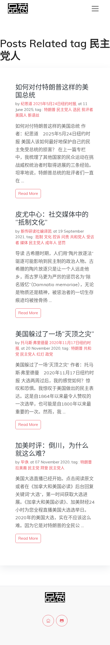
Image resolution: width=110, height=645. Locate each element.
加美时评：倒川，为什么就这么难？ (52, 449)
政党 (49, 354)
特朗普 (50, 109)
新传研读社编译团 (36, 231)
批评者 (87, 109)
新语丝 (33, 115)
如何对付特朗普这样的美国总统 (52, 91)
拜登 (44, 467)
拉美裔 (21, 467)
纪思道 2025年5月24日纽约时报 (48, 103)
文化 (48, 236)
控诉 (56, 236)
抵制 (39, 236)
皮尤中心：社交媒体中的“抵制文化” (52, 218)
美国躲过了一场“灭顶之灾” (54, 334)
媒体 (24, 242)
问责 (65, 236)
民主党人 (64, 109)
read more (28, 193)
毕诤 (24, 462)
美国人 (21, 115)
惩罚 (61, 242)
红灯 (40, 354)
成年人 (51, 242)
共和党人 (77, 236)
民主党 (33, 467)
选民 (77, 109)
